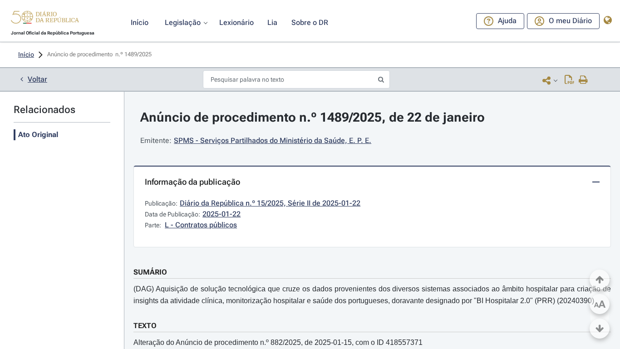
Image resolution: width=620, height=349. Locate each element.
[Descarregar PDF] (569, 80)
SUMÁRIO (150, 272)
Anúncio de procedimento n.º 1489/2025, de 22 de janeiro (312, 117)
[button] (45, 18)
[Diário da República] (45, 19)
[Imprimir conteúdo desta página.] (583, 80)
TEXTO (145, 325)
